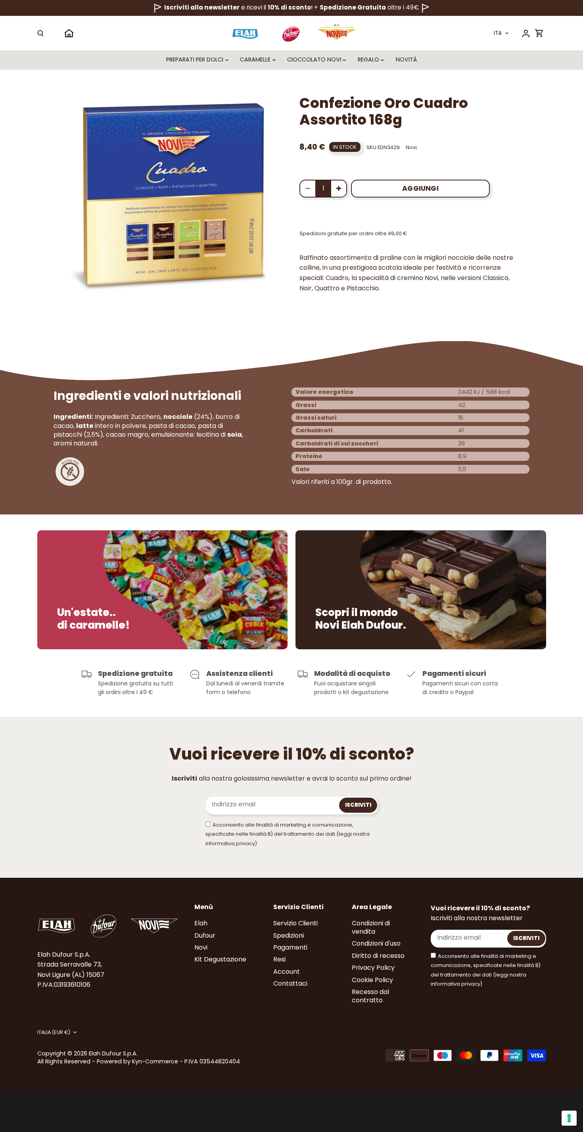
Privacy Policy (373, 967)
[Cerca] (40, 33)
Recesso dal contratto (370, 996)
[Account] (526, 33)
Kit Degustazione (220, 959)
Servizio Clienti (295, 923)
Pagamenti (290, 947)
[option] (170, 194)
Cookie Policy (372, 979)
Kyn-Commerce (155, 1061)
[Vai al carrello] (539, 33)
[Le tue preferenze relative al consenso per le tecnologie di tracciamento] (569, 1118)
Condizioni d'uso (376, 943)
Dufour (204, 935)
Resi (279, 959)
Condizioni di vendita (371, 927)
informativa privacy (230, 843)
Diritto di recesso (378, 955)
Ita (498, 33)
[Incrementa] (338, 188)
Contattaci (290, 983)
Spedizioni (288, 935)
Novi (200, 947)
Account (286, 971)
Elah (200, 923)
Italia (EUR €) (54, 1032)
